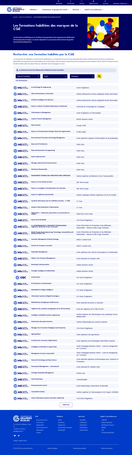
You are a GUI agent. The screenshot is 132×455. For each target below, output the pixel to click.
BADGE (103, 427)
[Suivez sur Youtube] (14, 435)
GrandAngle (61, 430)
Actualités (83, 420)
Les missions (40, 422)
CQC (102, 430)
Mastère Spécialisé (106, 422)
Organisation (40, 425)
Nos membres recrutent (65, 427)
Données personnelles (79, 448)
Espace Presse (93, 4)
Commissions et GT (42, 427)
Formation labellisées (107, 432)
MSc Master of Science (107, 425)
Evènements (83, 422)
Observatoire (83, 427)
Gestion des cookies (106, 448)
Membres (33, 10)
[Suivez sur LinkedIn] (18, 435)
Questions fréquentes (120, 4)
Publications (83, 425)
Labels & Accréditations (93, 10)
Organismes (61, 425)
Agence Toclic (23, 441)
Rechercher (71, 4)
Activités (76, 10)
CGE (22, 10)
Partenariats (39, 430)
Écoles (60, 420)
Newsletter (59, 4)
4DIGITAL (104, 420)
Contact (82, 4)
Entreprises (61, 422)
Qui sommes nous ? (42, 420)
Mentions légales (52, 448)
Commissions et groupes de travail (54, 10)
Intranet (105, 4)
